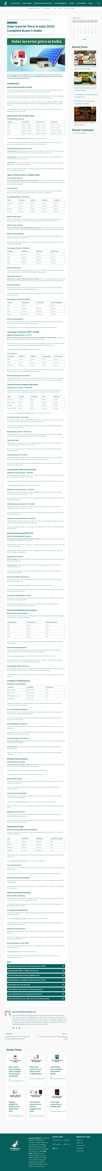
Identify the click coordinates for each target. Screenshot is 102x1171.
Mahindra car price (14, 951)
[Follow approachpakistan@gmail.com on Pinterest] (19, 1028)
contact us (79, 1143)
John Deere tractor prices (22, 801)
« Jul (84, 39)
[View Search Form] (98, 3)
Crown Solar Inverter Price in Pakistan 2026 (56, 1104)
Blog (54, 8)
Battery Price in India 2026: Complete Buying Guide (53, 1036)
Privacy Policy (80, 1145)
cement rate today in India (19, 349)
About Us (79, 1140)
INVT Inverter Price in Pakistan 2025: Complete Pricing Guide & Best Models (15, 1071)
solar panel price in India (24, 413)
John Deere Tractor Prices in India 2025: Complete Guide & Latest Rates (17, 1036)
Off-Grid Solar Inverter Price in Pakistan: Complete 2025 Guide (35, 1106)
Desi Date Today (69, 8)
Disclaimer (79, 1148)
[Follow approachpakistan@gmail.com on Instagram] (16, 1028)
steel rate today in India (22, 138)
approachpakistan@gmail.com (17, 35)
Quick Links (80, 1151)
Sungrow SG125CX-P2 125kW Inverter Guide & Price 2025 (14, 1106)
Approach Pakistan (35, 1138)
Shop (90, 3)
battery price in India (17, 485)
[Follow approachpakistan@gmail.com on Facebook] (13, 1028)
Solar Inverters (12, 22)
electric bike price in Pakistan (19, 860)
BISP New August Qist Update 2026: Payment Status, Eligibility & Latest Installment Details (85, 88)
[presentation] (15, 1058)
